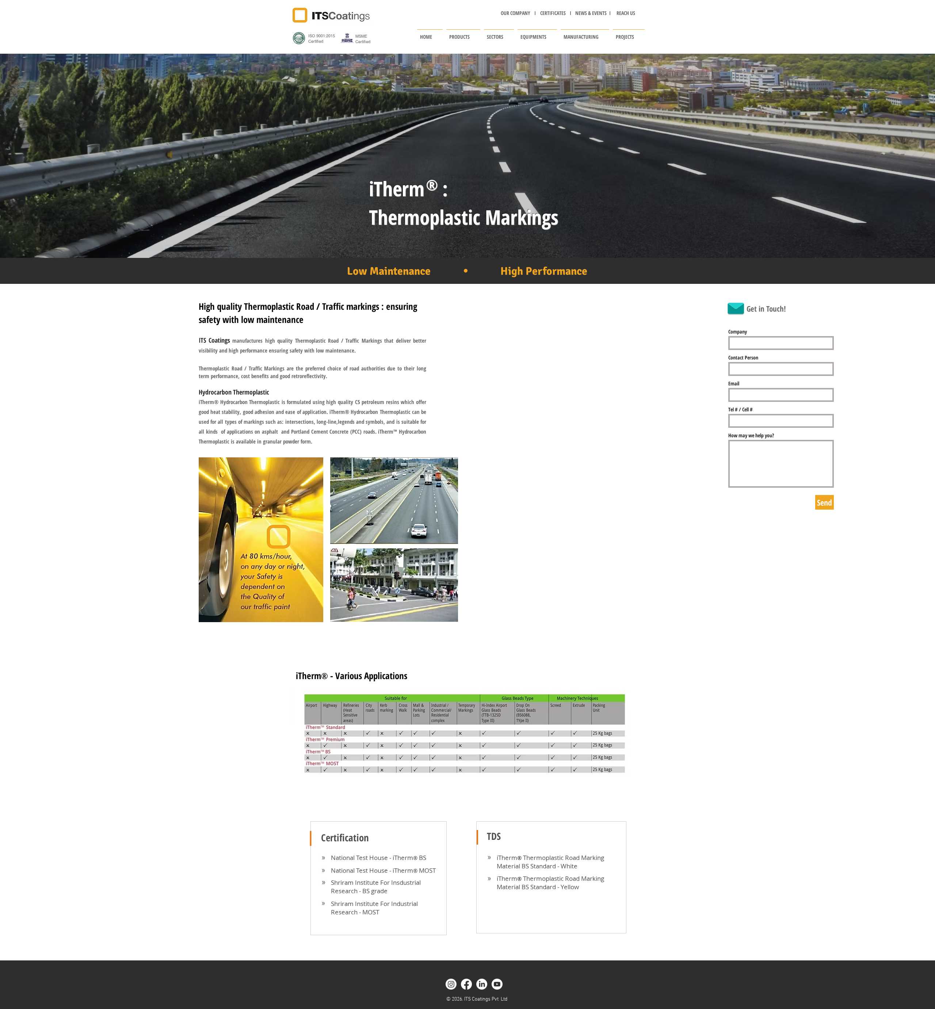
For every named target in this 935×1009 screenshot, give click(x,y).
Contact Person (743, 357)
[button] (463, 33)
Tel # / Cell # (740, 409)
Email (733, 383)
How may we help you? (751, 435)
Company (737, 331)
